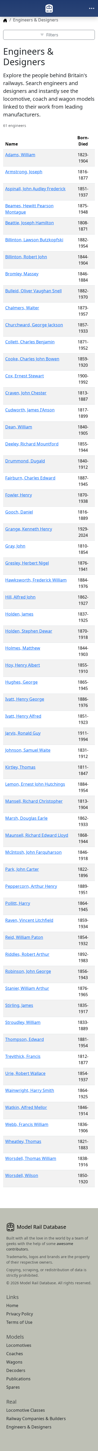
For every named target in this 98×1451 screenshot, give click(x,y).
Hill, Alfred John (20, 597)
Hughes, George (21, 682)
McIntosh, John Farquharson (33, 852)
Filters (52, 35)
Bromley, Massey (21, 274)
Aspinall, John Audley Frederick (35, 189)
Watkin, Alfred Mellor (26, 1107)
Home (12, 1305)
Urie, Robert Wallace (25, 1073)
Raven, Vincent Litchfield (29, 920)
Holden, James (19, 614)
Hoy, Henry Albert (22, 665)
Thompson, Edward (24, 1039)
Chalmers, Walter (22, 308)
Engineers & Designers (28, 1427)
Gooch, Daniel (19, 512)
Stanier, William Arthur (27, 988)
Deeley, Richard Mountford (32, 444)
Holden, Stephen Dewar (28, 631)
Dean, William (18, 427)
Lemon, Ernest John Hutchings (35, 784)
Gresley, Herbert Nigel (27, 563)
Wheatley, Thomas (23, 1141)
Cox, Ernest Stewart (24, 376)
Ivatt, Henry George (24, 699)
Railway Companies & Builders (36, 1418)
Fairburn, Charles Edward (30, 478)
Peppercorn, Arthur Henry (31, 886)
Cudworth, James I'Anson (30, 410)
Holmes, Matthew (22, 648)
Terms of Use (19, 1322)
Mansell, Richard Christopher (34, 801)
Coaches (14, 1354)
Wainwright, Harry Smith (29, 1090)
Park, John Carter (22, 869)
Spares (13, 1387)
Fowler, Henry (18, 495)
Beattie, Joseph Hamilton (29, 223)
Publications (18, 1379)
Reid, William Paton (24, 937)
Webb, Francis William (26, 1124)
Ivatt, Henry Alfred (23, 716)
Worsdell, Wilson (21, 1175)
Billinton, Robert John (26, 257)
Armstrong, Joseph (23, 172)
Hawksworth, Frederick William (36, 580)
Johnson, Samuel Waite (27, 750)
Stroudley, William (23, 1022)
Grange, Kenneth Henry (28, 529)
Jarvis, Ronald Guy (23, 733)
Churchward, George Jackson (34, 325)
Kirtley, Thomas (20, 767)
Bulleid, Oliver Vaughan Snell (33, 291)
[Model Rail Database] (49, 8)
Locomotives (18, 1345)
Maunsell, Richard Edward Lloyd (36, 835)
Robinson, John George (28, 971)
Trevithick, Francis (23, 1056)
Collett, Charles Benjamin (30, 342)
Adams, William (20, 155)
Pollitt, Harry (17, 903)
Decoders (15, 1370)
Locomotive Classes (25, 1410)
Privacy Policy (19, 1314)
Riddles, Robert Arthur (27, 954)
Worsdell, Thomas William (30, 1158)
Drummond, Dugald (25, 461)
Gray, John (15, 546)
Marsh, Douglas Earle (26, 818)
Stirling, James (19, 1005)
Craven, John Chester (26, 393)
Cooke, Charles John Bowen (32, 359)
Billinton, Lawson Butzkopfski (34, 240)
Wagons (14, 1362)
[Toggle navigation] (92, 8)
